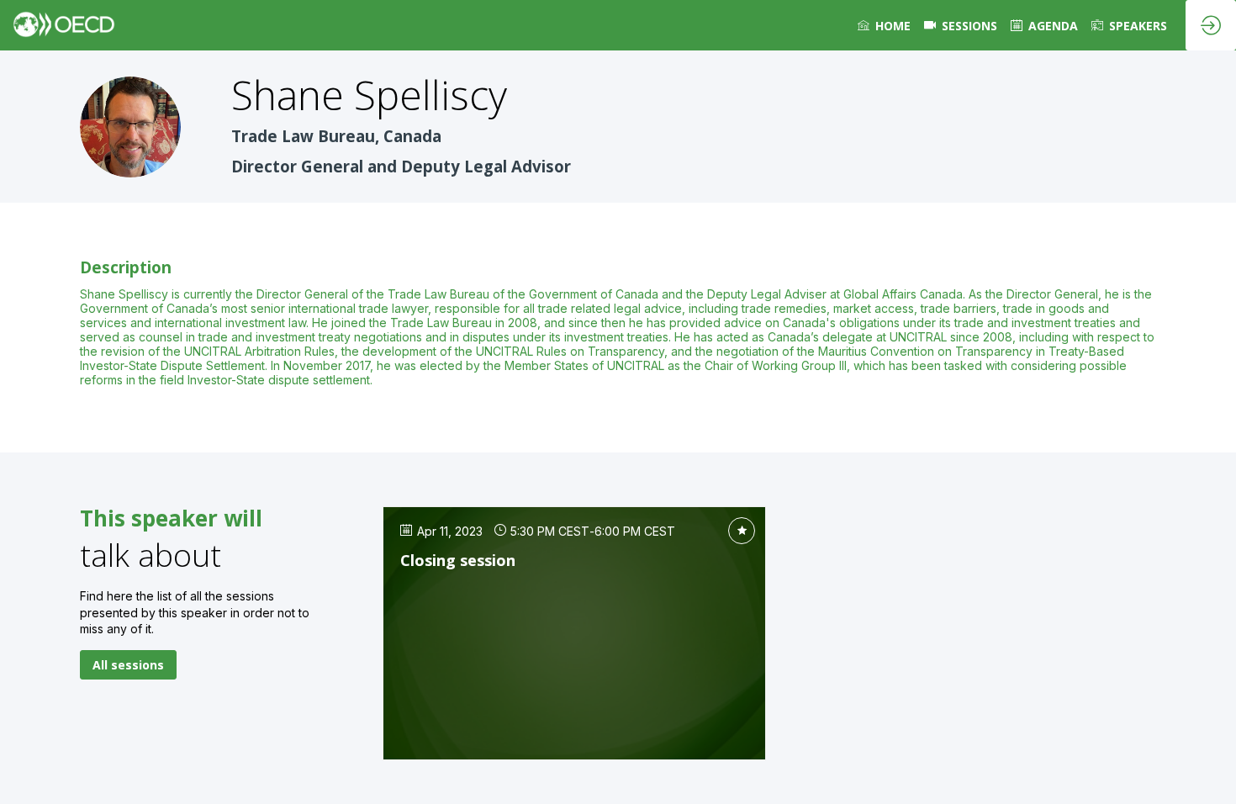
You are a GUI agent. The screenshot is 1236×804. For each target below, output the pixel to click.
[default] (960, 25)
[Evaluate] (741, 530)
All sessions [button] (128, 665)
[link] (884, 25)
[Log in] (1211, 25)
